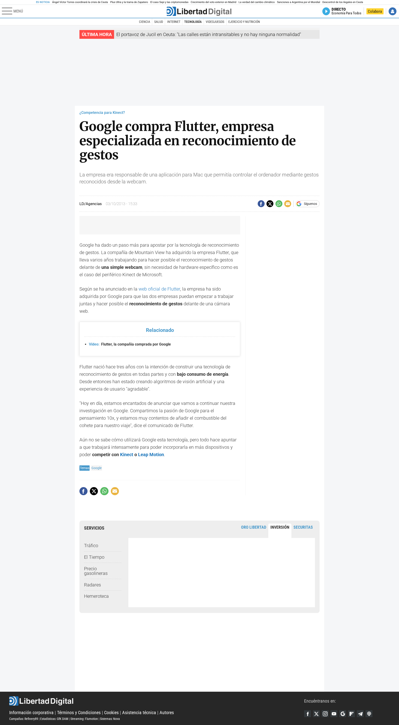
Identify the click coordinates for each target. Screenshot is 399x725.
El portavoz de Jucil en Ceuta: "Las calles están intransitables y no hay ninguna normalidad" (208, 34)
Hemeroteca (96, 596)
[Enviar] (278, 203)
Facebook (307, 713)
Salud (158, 22)
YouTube (333, 713)
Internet (173, 22)
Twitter (316, 713)
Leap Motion (151, 454)
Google (96, 468)
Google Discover (342, 713)
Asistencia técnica (139, 712)
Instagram (325, 713)
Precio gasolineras (96, 571)
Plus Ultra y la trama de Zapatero (129, 2)
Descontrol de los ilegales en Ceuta (342, 2)
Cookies (111, 712)
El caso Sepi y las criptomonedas (169, 2)
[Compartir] (261, 203)
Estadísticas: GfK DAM (54, 719)
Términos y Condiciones (79, 712)
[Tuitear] (269, 203)
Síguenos (310, 203)
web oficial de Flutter (159, 289)
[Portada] (199, 11)
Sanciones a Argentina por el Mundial (298, 2)
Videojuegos (215, 22)
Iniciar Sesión (392, 11)
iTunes (369, 713)
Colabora (375, 11)
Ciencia (144, 22)
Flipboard (351, 713)
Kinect (126, 454)
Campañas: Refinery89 (23, 719)
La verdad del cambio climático (257, 2)
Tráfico (91, 545)
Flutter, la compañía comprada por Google (130, 344)
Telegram (360, 713)
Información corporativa (31, 712)
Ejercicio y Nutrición (244, 22)
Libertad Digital (156, 701)
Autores (167, 712)
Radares (92, 585)
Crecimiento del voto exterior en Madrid (213, 2)
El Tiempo (94, 557)
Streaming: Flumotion (84, 719)
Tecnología (193, 22)
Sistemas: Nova (110, 719)
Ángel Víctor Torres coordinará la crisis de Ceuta (80, 2)
